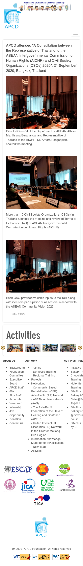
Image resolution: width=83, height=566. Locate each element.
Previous (3, 348)
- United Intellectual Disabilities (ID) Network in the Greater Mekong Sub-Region (46, 429)
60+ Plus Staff (15, 393)
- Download (38, 447)
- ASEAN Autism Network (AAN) (47, 401)
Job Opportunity (16, 413)
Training (36, 367)
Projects (36, 379)
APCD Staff (16, 387)
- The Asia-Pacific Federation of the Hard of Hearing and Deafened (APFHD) (47, 413)
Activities (36, 451)
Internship (15, 407)
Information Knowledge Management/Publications (47, 441)
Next (80, 348)
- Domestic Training (43, 371)
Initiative (76, 367)
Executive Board (15, 381)
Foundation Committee (16, 373)
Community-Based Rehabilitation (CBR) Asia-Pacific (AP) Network (47, 391)
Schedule (15, 399)
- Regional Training (43, 375)
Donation (15, 419)
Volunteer (15, 403)
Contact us (16, 423)
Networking (38, 383)
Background (17, 367)
